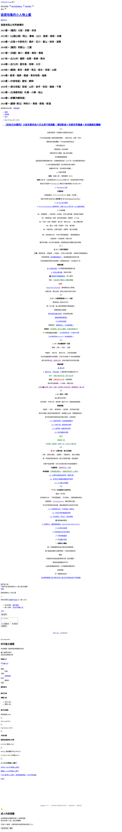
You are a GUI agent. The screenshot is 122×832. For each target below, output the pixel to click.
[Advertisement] (10, 791)
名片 (6, 116)
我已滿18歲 (5, 828)
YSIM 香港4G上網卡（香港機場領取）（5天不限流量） (19, 775)
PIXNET (47, 805)
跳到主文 (4, 20)
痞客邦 (11, 600)
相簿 (6, 112)
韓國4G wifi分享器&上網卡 (10, 771)
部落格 (7, 114)
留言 (15, 600)
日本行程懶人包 (18, 607)
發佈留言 (4, 626)
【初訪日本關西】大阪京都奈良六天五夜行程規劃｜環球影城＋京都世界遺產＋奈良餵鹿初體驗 (53, 124)
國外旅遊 (16, 605)
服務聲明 (79, 805)
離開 (11, 828)
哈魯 (2, 589)
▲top (2, 611)
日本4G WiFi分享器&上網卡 (10, 767)
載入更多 (4, 614)
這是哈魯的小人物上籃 (16, 14)
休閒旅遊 (16, 108)
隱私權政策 (72, 805)
